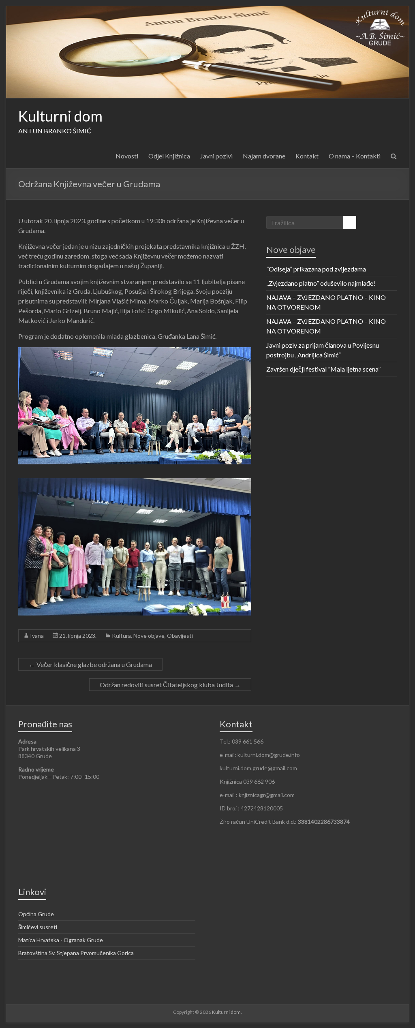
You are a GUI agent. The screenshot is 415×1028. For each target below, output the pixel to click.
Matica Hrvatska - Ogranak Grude (60, 939)
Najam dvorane (264, 156)
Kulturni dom (60, 116)
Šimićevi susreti (37, 926)
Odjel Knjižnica (169, 156)
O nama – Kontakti (355, 156)
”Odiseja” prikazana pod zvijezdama (316, 269)
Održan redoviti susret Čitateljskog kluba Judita (170, 684)
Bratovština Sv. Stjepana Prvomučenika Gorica (76, 952)
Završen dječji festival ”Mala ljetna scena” (323, 369)
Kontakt (307, 156)
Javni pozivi (216, 156)
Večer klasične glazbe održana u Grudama (90, 664)
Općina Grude (36, 913)
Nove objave (149, 635)
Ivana (37, 635)
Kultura (121, 635)
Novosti (127, 156)
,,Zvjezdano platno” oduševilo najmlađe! (320, 283)
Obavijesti (180, 635)
